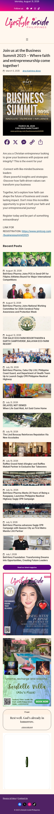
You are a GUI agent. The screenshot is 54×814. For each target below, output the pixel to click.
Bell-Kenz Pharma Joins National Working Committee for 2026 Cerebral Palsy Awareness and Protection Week (24, 308)
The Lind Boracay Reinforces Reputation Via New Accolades (26, 436)
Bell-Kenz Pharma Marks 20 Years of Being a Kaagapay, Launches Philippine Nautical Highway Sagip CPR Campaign (26, 496)
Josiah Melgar (27, 727)
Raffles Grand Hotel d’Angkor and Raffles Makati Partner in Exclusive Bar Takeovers (25, 465)
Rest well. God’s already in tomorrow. (27, 719)
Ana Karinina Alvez (32, 70)
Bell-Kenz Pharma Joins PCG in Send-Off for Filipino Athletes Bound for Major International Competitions (27, 276)
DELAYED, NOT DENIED (25, 407)
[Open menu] (27, 39)
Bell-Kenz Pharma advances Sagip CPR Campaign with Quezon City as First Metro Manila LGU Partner (24, 528)
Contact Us (23, 798)
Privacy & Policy (9, 798)
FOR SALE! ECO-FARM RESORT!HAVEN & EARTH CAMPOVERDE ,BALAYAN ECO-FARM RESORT (26, 341)
